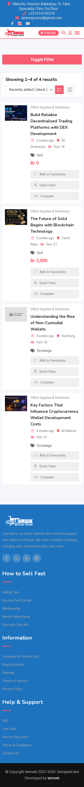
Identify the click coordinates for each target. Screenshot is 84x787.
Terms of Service (15, 681)
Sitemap (8, 673)
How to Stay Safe (15, 737)
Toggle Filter (42, 59)
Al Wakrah (69, 431)
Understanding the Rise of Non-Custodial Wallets (52, 323)
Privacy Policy (12, 689)
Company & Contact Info (20, 656)
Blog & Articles (13, 665)
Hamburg (68, 336)
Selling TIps (10, 592)
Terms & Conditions (17, 745)
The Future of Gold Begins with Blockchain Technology (52, 225)
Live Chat (9, 729)
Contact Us (10, 753)
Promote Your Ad (15, 625)
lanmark (53, 778)
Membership (11, 608)
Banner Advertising (16, 617)
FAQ (5, 721)
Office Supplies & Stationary (50, 107)
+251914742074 (41, 13)
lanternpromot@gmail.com (41, 18)
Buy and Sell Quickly (16, 600)
